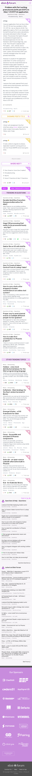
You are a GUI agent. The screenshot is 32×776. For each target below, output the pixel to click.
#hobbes (25, 380)
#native (5, 424)
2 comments (8, 105)
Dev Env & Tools (17, 610)
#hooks (25, 448)
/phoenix (5, 236)
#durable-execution (19, 213)
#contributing (12, 350)
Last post (26, 183)
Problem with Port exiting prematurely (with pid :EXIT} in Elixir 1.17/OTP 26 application (16, 9)
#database (11, 380)
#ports (21, 16)
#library (5, 380)
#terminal (15, 401)
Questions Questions (23, 563)
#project (18, 473)
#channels (11, 327)
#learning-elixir (21, 302)
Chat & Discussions (6, 610)
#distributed (18, 380)
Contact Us (8, 769)
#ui (15, 448)
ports (7, 175)
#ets (4, 302)
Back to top (24, 498)
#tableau (22, 450)
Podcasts (14, 638)
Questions (22, 14)
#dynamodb (10, 304)
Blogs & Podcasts (6, 638)
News (4, 364)
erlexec (15, 127)
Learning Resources (7, 593)
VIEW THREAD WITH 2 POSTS (20, 188)
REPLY (5, 188)
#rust (9, 401)
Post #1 (27, 134)
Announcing (11, 364)
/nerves (5, 423)
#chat (4, 304)
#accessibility (6, 450)
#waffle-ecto (17, 255)
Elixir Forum (16, 567)
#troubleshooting (13, 16)
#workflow (10, 213)
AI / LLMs (15, 616)
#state (10, 424)
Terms (20, 772)
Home (6, 178)
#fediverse (12, 473)
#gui (23, 423)
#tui (20, 401)
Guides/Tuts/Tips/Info (18, 593)
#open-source (21, 350)
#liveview (19, 448)
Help (15, 769)
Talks (14, 599)
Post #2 (27, 153)
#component (15, 450)
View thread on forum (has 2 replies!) (15, 170)
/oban (4, 213)
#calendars (11, 490)
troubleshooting (10, 173)
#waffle (11, 255)
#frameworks (17, 423)
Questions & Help (12, 14)
